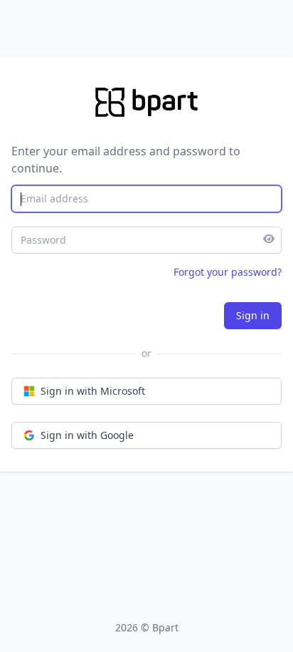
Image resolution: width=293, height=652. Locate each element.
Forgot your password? (228, 272)
